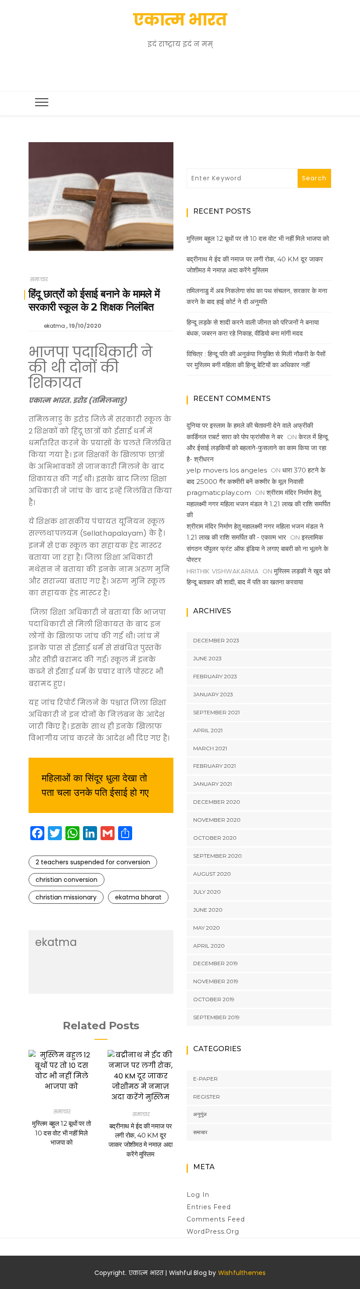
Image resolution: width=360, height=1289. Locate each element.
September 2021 (216, 712)
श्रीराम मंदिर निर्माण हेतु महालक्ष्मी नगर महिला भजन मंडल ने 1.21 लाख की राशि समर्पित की (258, 503)
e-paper (205, 1078)
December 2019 (215, 963)
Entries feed (209, 1207)
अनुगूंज (199, 1114)
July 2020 (207, 891)
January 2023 (213, 694)
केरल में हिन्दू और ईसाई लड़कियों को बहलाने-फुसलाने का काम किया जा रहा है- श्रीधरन (257, 448)
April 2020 (209, 945)
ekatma (54, 325)
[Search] (182, 70)
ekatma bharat (138, 897)
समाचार (39, 279)
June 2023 (207, 658)
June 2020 (208, 909)
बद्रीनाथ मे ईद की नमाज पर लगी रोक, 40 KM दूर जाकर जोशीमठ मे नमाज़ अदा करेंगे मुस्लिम (255, 265)
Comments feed (216, 1219)
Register (206, 1096)
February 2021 (214, 766)
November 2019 (215, 981)
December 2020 (216, 801)
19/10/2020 (85, 326)
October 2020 (215, 837)
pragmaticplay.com (219, 492)
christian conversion (66, 879)
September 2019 (216, 1017)
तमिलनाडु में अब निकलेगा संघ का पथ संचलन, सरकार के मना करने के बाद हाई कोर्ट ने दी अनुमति (257, 296)
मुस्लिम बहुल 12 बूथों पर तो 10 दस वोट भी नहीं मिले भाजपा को (61, 1132)
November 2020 (217, 819)
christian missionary (66, 897)
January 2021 (212, 784)
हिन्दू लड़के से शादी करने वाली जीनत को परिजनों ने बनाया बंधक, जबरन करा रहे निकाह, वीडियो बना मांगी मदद (253, 328)
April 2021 (208, 730)
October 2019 (213, 999)
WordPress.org (213, 1231)
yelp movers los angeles (227, 470)
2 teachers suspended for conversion (93, 862)
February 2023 (215, 676)
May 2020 (206, 927)
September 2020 (217, 855)
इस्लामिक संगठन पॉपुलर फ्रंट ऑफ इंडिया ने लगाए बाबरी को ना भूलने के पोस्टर (257, 548)
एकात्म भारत (180, 19)
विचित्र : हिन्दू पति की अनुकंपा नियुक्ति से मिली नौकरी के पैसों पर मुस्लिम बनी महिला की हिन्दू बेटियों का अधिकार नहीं (256, 359)
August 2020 (212, 873)
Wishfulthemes (242, 1272)
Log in (198, 1195)
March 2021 (210, 748)
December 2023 (216, 640)
